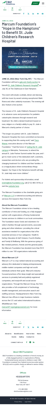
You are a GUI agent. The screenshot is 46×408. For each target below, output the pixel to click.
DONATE (35, 3)
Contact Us (30, 337)
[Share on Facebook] (23, 13)
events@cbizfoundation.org (13, 183)
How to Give (30, 334)
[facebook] (26, 342)
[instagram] (30, 342)
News (39, 334)
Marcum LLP (9, 196)
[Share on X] (28, 13)
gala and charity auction (29, 82)
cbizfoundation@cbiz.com (23, 391)
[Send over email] (38, 13)
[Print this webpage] (42, 13)
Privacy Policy (18, 402)
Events (14, 337)
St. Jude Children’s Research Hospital (23, 85)
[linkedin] (33, 342)
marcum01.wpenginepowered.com (16, 307)
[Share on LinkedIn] (33, 13)
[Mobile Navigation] (43, 3)
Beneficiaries (18, 334)
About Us (8, 334)
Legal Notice (28, 402)
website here (13, 186)
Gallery (21, 337)
